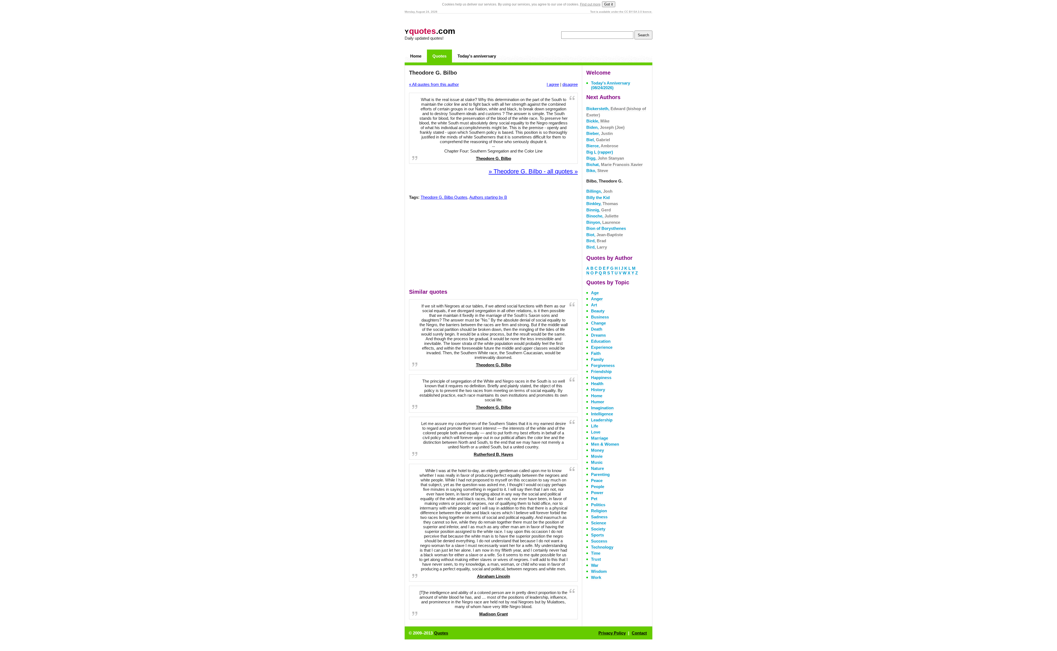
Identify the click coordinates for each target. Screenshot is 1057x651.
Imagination (602, 407)
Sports (597, 535)
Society (598, 529)
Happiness (601, 377)
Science (598, 523)
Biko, (597, 170)
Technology (602, 547)
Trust (596, 559)
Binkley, (602, 203)
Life (594, 426)
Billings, (599, 191)
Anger (597, 298)
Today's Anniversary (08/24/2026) (610, 85)
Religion (599, 510)
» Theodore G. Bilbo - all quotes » (533, 171)
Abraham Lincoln (493, 576)
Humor (597, 401)
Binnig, (598, 210)
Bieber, (599, 133)
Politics (598, 504)
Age (595, 292)
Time (595, 553)
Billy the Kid (598, 197)
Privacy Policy (612, 633)
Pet (594, 498)
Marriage (599, 438)
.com (430, 31)
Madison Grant (493, 614)
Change (598, 323)
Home (415, 56)
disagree (570, 84)
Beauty (597, 311)
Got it (608, 4)
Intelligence (602, 414)
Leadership (601, 420)
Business (600, 317)
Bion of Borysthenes (606, 228)
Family (597, 359)
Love (595, 432)
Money (597, 450)
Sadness (599, 516)
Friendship (601, 371)
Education (601, 341)
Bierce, (602, 145)
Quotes (439, 56)
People (597, 486)
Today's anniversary (476, 56)
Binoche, (602, 216)
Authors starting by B (488, 197)
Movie (597, 456)
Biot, (604, 234)
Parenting (600, 474)
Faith (596, 353)
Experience (601, 347)
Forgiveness (603, 365)
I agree (553, 84)
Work (596, 577)
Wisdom (599, 571)
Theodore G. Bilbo (493, 158)
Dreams (598, 335)
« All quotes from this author (434, 84)
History (598, 389)
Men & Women (605, 444)
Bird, (596, 240)
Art (594, 305)
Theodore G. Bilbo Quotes (444, 197)
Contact (639, 633)
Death (596, 329)
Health (597, 383)
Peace (597, 480)
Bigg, (605, 158)
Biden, (605, 127)
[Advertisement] (493, 245)
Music (597, 462)
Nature (597, 468)
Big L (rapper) (599, 152)
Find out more (590, 4)
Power (597, 492)
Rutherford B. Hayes (493, 454)
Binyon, (603, 222)
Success (599, 541)
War (594, 565)
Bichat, (614, 164)
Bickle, (597, 121)
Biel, (598, 139)
